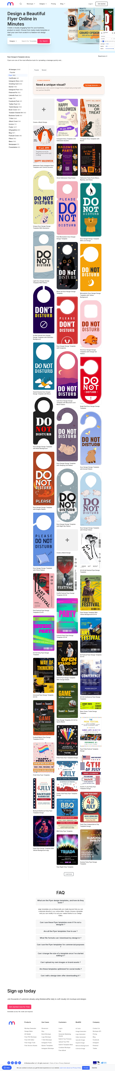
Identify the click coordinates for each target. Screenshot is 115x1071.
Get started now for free (19, 1007)
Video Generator (81, 1037)
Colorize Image (80, 1048)
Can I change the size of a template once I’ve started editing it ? (60, 954)
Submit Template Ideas (66, 1044)
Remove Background (82, 1045)
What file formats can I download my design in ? (60, 938)
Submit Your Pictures (65, 1039)
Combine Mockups (64, 1047)
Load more (69, 874)
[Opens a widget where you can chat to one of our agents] (7, 1068)
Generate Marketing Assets (65, 1035)
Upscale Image (80, 1040)
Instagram (96, 1042)
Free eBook (62, 1050)
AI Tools (78, 1028)
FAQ (60, 1031)
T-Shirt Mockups (47, 1040)
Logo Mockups (46, 1037)
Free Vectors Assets (30, 1045)
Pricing (53, 4)
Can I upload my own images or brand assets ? (61, 962)
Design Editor (28, 1031)
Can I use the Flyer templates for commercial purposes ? (60, 945)
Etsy (43, 1031)
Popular (36, 70)
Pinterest (95, 1045)
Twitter (95, 1048)
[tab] (60, 901)
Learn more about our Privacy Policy (70, 1068)
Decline (94, 1068)
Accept (85, 1068)
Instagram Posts (47, 1042)
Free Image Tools (29, 1042)
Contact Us (96, 1028)
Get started (101, 4)
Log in (90, 4)
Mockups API (97, 1031)
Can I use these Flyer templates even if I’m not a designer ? (60, 923)
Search (45, 41)
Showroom (45, 1028)
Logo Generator (80, 1034)
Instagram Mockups (48, 1048)
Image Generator (81, 1031)
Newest (44, 70)
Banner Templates (47, 1045)
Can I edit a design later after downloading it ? (60, 976)
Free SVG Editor (29, 1040)
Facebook (96, 1040)
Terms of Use (54, 1063)
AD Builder (27, 1034)
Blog (61, 4)
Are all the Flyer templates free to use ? (61, 931)
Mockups (30, 4)
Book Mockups (46, 1034)
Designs (42, 4)
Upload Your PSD (64, 1042)
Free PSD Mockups (30, 1037)
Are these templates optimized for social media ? (61, 969)
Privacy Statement (64, 1063)
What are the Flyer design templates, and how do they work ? (60, 901)
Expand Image (80, 1043)
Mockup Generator (30, 1028)
